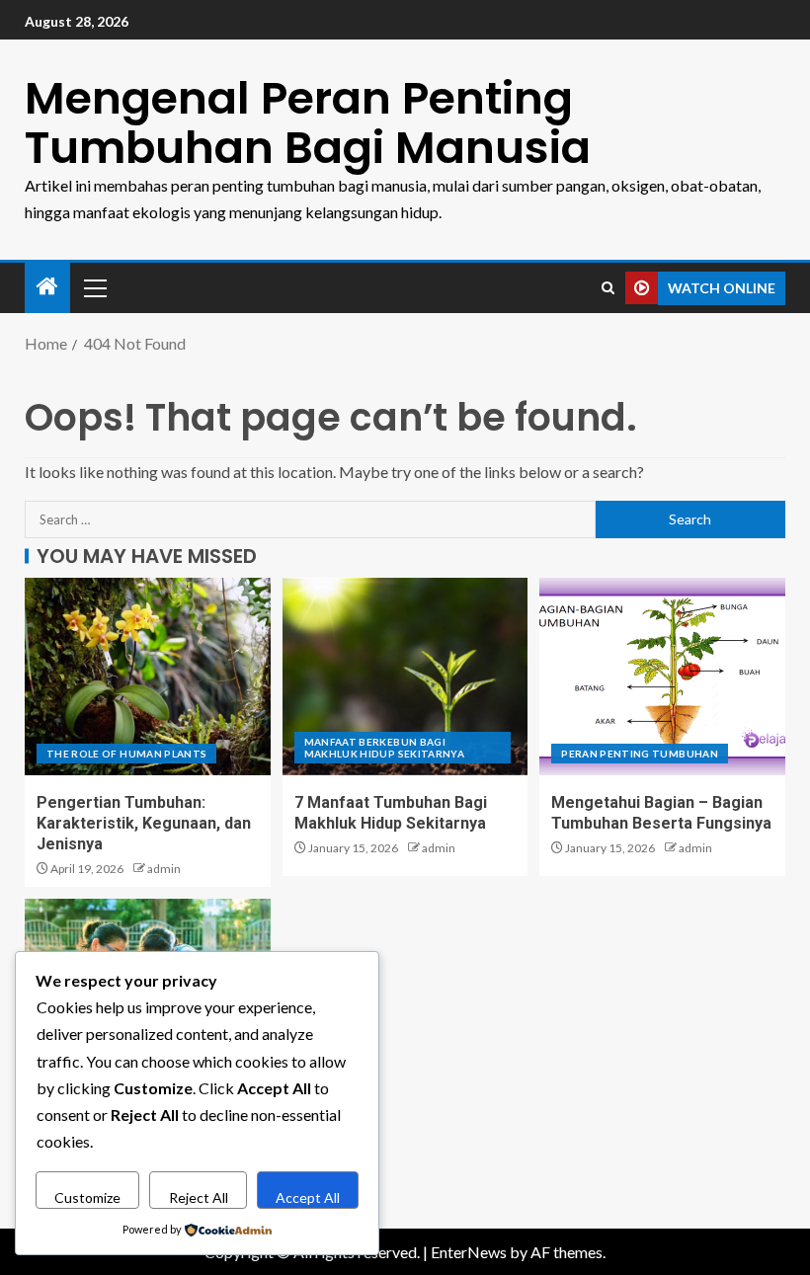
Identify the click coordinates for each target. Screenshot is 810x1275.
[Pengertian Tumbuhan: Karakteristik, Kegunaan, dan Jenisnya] (148, 676)
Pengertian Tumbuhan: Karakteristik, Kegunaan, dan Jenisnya (144, 823)
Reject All (198, 1197)
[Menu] (94, 287)
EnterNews (469, 1251)
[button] (94, 287)
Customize (87, 1197)
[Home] (47, 287)
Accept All (308, 1197)
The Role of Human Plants (126, 753)
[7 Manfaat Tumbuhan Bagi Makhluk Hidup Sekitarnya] (405, 676)
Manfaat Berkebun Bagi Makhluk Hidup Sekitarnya (384, 747)
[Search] (608, 288)
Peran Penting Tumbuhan (639, 753)
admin (164, 868)
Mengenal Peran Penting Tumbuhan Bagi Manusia (308, 123)
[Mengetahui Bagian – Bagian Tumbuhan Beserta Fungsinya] (662, 676)
